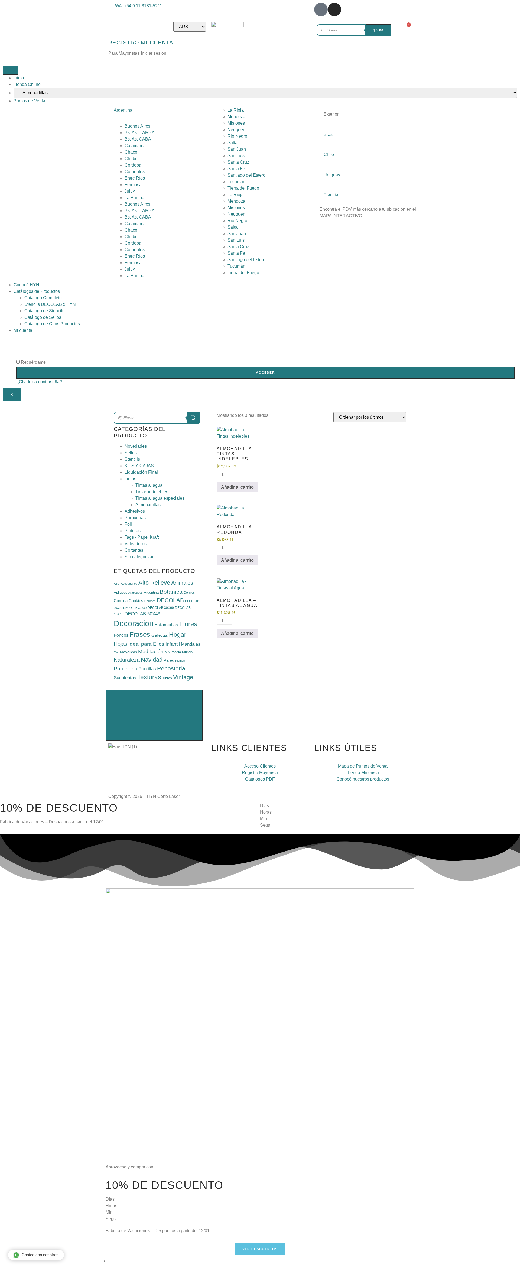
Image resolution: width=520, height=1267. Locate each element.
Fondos (121, 635)
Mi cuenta (23, 330)
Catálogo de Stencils (44, 310)
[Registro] (115, 28)
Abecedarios (129, 583)
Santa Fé (236, 168)
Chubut (132, 158)
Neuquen (236, 129)
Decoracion (134, 623)
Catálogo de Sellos (42, 317)
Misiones (236, 123)
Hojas (120, 644)
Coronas (150, 601)
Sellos (131, 452)
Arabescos (135, 592)
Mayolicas (128, 652)
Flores (188, 624)
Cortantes (134, 550)
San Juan (236, 149)
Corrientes (135, 171)
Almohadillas (148, 504)
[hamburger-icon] (10, 70)
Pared (169, 660)
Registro (123, 43)
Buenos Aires (137, 126)
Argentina (123, 110)
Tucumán (236, 181)
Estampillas (166, 624)
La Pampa (134, 197)
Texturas (149, 677)
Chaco (131, 152)
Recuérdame (33, 362)
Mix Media (173, 652)
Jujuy (130, 191)
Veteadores (136, 543)
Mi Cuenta (157, 43)
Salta (232, 142)
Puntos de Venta (29, 101)
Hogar (177, 634)
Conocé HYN (26, 284)
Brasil (329, 134)
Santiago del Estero (246, 175)
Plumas (180, 660)
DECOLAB (170, 600)
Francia (331, 195)
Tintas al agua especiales (159, 498)
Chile (329, 154)
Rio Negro (237, 136)
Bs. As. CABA (138, 139)
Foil (128, 524)
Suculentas (125, 677)
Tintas (130, 478)
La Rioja (235, 110)
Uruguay (332, 175)
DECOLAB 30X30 (135, 607)
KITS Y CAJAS (139, 465)
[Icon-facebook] (321, 9)
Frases (139, 634)
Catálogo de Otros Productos (52, 323)
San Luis (236, 155)
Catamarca (135, 145)
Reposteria (171, 668)
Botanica (171, 592)
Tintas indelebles (151, 491)
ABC (117, 583)
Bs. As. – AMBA (140, 132)
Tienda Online (27, 84)
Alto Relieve (154, 582)
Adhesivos (135, 511)
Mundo (187, 652)
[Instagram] (334, 9)
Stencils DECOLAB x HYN (50, 304)
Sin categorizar (139, 556)
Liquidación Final (141, 472)
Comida (121, 601)
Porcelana (126, 668)
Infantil (172, 644)
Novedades (136, 446)
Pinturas (133, 530)
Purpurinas (135, 517)
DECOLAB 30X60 (161, 608)
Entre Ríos (135, 178)
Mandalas (190, 644)
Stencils (132, 459)
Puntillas (147, 668)
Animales (182, 583)
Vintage (183, 677)
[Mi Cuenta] (147, 28)
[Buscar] (193, 417)
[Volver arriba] (154, 715)
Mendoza (236, 116)
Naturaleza (127, 660)
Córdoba (133, 165)
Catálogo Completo (43, 297)
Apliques (120, 592)
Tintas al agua (148, 485)
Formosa (133, 184)
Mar (116, 652)
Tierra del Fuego (243, 188)
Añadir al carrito (237, 487)
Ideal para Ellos (146, 644)
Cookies (136, 600)
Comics (189, 592)
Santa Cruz (238, 162)
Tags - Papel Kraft (142, 537)
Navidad (151, 659)
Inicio (19, 78)
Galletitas (159, 635)
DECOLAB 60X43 (142, 613)
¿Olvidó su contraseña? (39, 381)
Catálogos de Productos (37, 291)
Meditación (151, 651)
